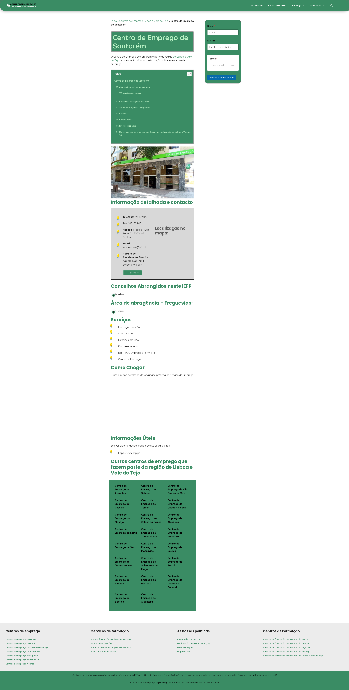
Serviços (123, 113)
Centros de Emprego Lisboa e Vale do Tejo (143, 21)
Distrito (211, 40)
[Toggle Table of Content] (188, 73)
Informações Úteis (127, 126)
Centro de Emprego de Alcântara (148, 598)
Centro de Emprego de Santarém (131, 80)
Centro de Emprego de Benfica (122, 598)
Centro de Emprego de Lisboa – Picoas (177, 504)
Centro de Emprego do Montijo (122, 518)
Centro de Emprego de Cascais (122, 504)
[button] (331, 5)
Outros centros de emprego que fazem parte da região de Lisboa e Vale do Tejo (155, 133)
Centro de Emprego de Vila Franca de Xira (177, 489)
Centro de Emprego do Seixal (175, 561)
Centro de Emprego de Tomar (148, 504)
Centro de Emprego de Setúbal (148, 489)
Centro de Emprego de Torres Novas (149, 533)
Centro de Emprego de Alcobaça (175, 518)
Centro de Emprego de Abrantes (122, 489)
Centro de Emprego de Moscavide (148, 547)
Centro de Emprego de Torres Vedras (123, 561)
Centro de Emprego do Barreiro (148, 580)
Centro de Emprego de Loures (175, 547)
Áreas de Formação (101, 643)
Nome (211, 26)
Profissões (257, 5)
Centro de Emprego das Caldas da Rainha (151, 518)
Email (213, 58)
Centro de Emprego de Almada (122, 580)
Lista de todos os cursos (103, 651)
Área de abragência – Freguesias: (135, 107)
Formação (315, 5)
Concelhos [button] (119, 294)
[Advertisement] (223, 109)
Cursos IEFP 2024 (277, 5)
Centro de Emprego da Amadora (175, 533)
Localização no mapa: (132, 93)
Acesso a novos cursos (221, 77)
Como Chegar (125, 119)
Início (114, 21)
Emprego (296, 5)
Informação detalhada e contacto (134, 87)
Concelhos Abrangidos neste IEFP (134, 101)
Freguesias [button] (119, 311)
